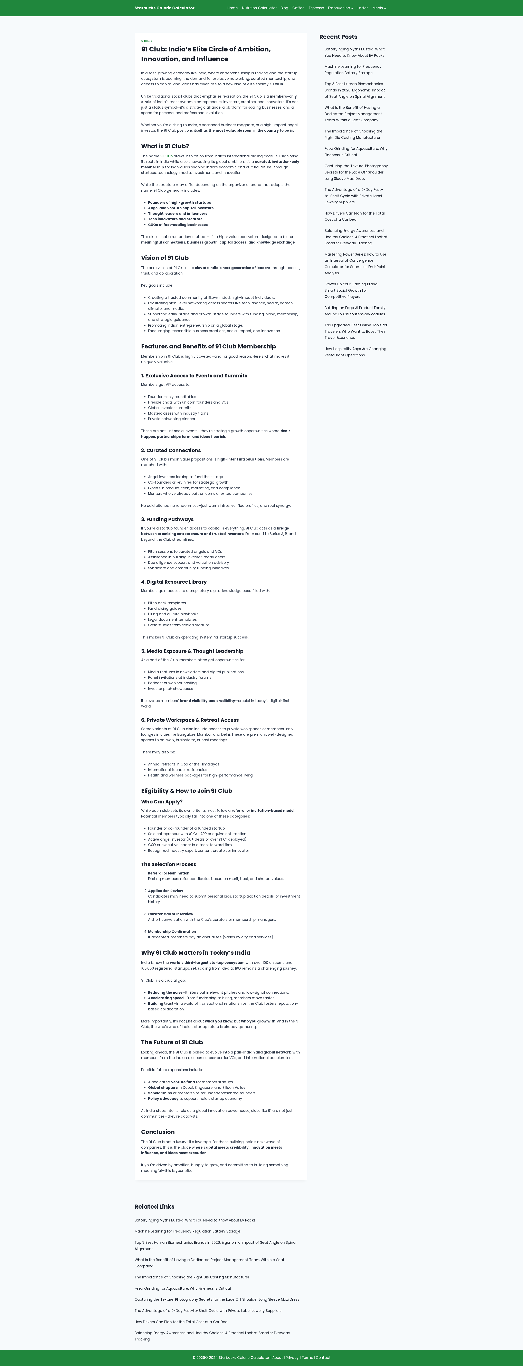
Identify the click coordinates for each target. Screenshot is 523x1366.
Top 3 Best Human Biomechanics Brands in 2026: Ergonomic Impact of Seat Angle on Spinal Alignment (355, 90)
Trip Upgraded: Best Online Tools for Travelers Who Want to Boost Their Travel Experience (356, 331)
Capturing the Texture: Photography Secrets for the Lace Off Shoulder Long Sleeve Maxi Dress (356, 172)
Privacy (292, 1357)
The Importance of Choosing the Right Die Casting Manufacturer (192, 1277)
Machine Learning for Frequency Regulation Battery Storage (187, 1231)
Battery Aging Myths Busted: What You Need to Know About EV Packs (195, 1220)
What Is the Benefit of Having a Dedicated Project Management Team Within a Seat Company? (353, 113)
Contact (323, 1357)
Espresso (316, 8)
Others (146, 41)
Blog (284, 8)
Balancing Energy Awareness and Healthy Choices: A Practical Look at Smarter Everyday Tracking (356, 237)
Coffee (298, 8)
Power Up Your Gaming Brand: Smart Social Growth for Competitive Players (351, 290)
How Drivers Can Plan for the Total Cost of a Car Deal (181, 1321)
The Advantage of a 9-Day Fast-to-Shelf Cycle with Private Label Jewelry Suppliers (354, 196)
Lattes (363, 8)
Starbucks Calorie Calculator (244, 1357)
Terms (307, 1357)
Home (232, 8)
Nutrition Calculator (259, 8)
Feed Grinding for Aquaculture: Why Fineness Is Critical (183, 1288)
